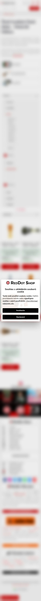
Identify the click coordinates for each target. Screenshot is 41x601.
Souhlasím (20, 310)
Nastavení (20, 317)
